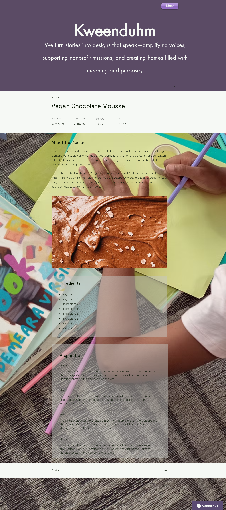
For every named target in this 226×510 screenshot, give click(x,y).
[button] (174, 86)
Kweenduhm (115, 31)
